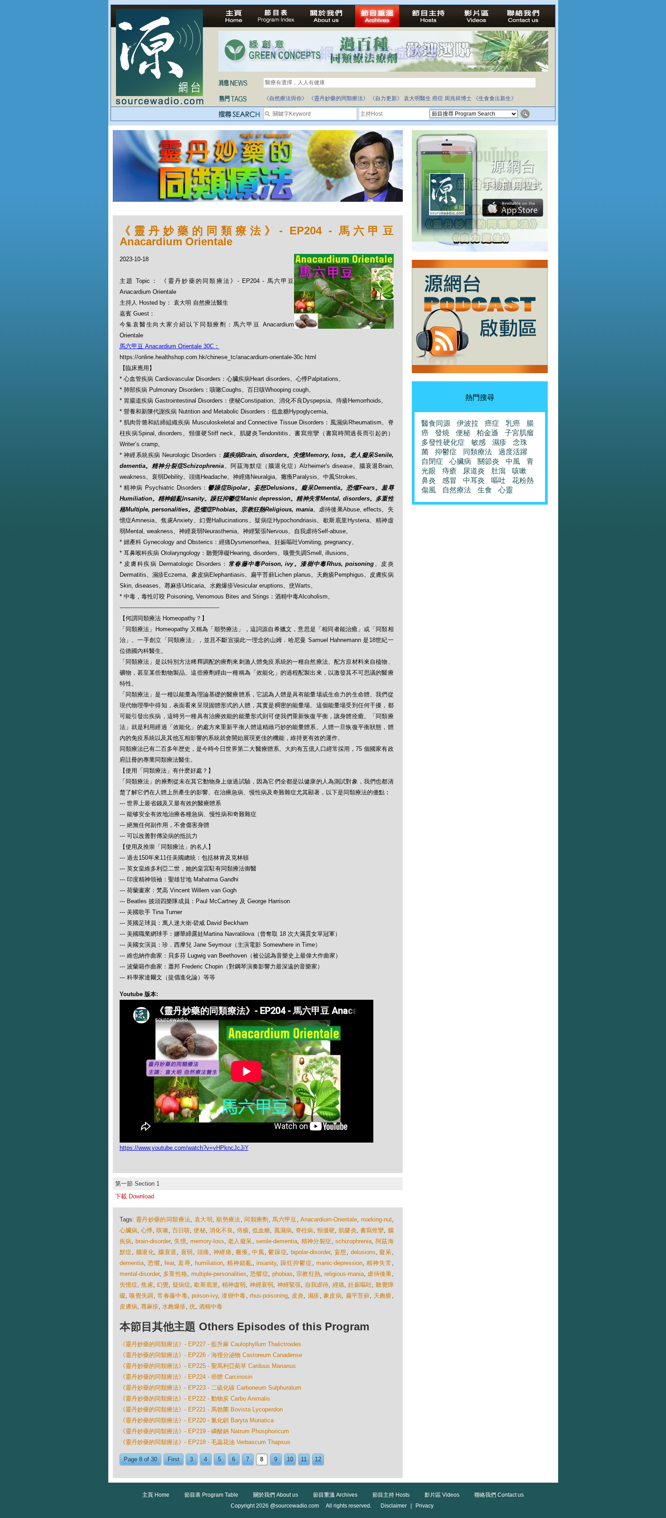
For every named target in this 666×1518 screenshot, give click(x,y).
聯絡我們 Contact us (499, 1495)
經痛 (338, 1284)
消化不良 (221, 1230)
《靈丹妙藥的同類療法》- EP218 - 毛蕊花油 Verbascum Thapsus (205, 1442)
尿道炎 (474, 471)
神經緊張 (289, 1284)
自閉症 (432, 461)
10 (290, 1459)
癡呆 (385, 1252)
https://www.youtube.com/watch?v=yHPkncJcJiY (184, 1147)
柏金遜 (487, 433)
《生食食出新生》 (494, 98)
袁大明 (203, 1219)
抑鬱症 (446, 452)
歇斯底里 (206, 1284)
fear (169, 1263)
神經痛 (222, 1252)
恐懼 (154, 1263)
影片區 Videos (442, 1495)
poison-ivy (205, 1295)
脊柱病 (304, 1230)
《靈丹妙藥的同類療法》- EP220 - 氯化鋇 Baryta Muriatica (197, 1420)
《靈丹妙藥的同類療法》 (338, 98)
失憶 (180, 1241)
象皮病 (332, 1295)
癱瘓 (242, 1252)
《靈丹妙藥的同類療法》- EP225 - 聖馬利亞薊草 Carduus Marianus (208, 1365)
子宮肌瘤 (519, 433)
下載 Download (134, 1196)
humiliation (209, 1263)
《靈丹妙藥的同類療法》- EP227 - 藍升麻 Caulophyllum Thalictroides (210, 1344)
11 (304, 1459)
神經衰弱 (262, 1284)
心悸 (147, 1230)
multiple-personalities (218, 1273)
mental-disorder (139, 1273)
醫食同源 (435, 423)
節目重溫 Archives (335, 1495)
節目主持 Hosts (391, 1495)
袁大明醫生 (417, 98)
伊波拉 (467, 423)
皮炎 (298, 1295)
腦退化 (145, 1252)
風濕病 (283, 1230)
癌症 (437, 98)
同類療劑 (256, 1219)
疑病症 (182, 1284)
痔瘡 (243, 1230)
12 (318, 1459)
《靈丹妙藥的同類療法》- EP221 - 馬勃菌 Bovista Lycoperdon (201, 1409)
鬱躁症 (277, 1252)
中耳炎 (474, 480)
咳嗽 (162, 1230)
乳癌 (513, 423)
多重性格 (175, 1273)
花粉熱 (523, 480)
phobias (282, 1273)
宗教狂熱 (308, 1273)
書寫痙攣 (372, 1230)
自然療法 (456, 490)
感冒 (449, 480)
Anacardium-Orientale (328, 1219)
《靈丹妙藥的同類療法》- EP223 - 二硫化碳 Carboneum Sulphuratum (210, 1387)
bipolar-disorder (310, 1252)
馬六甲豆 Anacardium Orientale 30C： (170, 346)
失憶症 (129, 1284)
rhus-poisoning (269, 1295)
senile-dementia (276, 1241)
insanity (266, 1263)
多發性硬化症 (443, 442)
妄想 (340, 1252)
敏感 (478, 442)
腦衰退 (167, 1252)
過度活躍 (512, 452)
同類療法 (477, 452)
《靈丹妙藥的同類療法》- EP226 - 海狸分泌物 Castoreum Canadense (211, 1355)
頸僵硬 (326, 1230)
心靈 (505, 490)
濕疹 (314, 1295)
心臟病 (128, 1230)
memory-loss (207, 1241)
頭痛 (203, 1252)
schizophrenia (353, 1241)
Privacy (424, 1506)
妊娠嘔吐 (360, 1284)
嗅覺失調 (141, 1295)
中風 (258, 1252)
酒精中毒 (210, 1306)
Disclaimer (394, 1506)
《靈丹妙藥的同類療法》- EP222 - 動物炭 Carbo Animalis (195, 1398)
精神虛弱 (234, 1284)
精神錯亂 (239, 1263)
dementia (132, 1263)
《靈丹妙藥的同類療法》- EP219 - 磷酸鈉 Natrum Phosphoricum (204, 1431)
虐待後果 (379, 1273)
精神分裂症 (316, 1241)
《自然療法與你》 (285, 98)
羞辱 (184, 1263)
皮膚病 (128, 1306)
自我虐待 (317, 1284)
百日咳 (181, 1230)
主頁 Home (155, 1495)
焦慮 (147, 1284)
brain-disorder (152, 1241)
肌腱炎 (347, 1230)
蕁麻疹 (150, 1306)
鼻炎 (428, 480)
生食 (485, 490)
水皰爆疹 (174, 1306)
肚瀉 (498, 471)
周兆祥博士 (458, 98)
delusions (363, 1252)
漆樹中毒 (234, 1295)
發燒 (442, 433)
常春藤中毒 (172, 1295)
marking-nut (376, 1219)
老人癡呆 (240, 1241)
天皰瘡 (383, 1295)
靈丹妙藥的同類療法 (163, 1219)
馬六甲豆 (284, 1219)
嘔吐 (498, 480)
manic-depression (339, 1263)
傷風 (428, 490)
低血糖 (261, 1230)
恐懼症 (259, 1273)
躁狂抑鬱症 (296, 1263)
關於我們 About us (275, 1495)
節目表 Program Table (211, 1495)
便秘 (199, 1230)
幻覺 (163, 1284)
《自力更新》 (386, 98)
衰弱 (187, 1252)
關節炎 (488, 461)
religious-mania (344, 1273)
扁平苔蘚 (358, 1295)
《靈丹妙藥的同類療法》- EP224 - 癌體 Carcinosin (186, 1376)
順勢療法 (228, 1219)
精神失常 (379, 1263)
